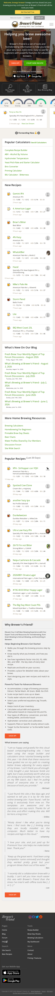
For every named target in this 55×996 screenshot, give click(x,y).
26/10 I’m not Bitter (22, 545)
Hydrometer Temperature (16, 158)
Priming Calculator (13, 171)
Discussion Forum (13, 444)
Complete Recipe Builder (16, 150)
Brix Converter (11, 166)
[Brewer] (47, 194)
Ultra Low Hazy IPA (22, 530)
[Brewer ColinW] (48, 546)
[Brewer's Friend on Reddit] (40, 917)
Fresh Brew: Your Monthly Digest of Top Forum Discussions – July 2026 (25, 375)
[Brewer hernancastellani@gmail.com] (47, 469)
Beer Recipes (7, 954)
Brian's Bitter (19, 222)
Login (27, 18)
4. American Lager (22, 208)
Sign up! (15, 63)
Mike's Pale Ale (20, 284)
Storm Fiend (19, 299)
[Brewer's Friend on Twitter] (37, 917)
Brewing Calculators (14, 425)
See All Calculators (38, 142)
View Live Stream (28, 123)
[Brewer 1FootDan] (47, 329)
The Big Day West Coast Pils (26, 605)
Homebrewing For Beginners (18, 429)
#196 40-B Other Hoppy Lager (27, 589)
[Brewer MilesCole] (47, 516)
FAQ (4, 941)
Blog (3, 934)
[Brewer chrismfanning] (47, 268)
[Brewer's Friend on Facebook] (33, 917)
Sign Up (39, 18)
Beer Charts (10, 437)
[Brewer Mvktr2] (48, 253)
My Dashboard (33, 941)
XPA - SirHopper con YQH (25, 468)
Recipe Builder (33, 930)
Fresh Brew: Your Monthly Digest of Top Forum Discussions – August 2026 (25, 356)
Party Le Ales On (15, 112)
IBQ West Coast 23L (22, 327)
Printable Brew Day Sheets (17, 433)
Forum (4, 938)
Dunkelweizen (20, 515)
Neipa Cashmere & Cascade (27, 560)
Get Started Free (27, 12)
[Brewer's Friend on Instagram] (30, 917)
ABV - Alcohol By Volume (16, 154)
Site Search (6, 950)
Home (4, 930)
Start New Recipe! (35, 63)
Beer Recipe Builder (27, 91)
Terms (44, 991)
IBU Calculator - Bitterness (17, 175)
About (30, 954)
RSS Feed (49, 991)
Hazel (15, 267)
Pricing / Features (34, 958)
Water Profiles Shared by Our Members (23, 440)
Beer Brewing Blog (45, 90)
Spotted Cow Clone (22, 485)
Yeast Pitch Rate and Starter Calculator (22, 162)
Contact (31, 950)
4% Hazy (17, 237)
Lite (14, 314)
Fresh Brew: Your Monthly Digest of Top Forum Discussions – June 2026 (25, 393)
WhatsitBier (19, 252)
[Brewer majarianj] (47, 486)
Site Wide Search (12, 448)
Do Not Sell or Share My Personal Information (27, 993)
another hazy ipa (21, 500)
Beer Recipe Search (10, 91)
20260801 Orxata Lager (24, 575)
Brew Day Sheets (34, 934)
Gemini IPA (18, 193)
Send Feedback (35, 991)
